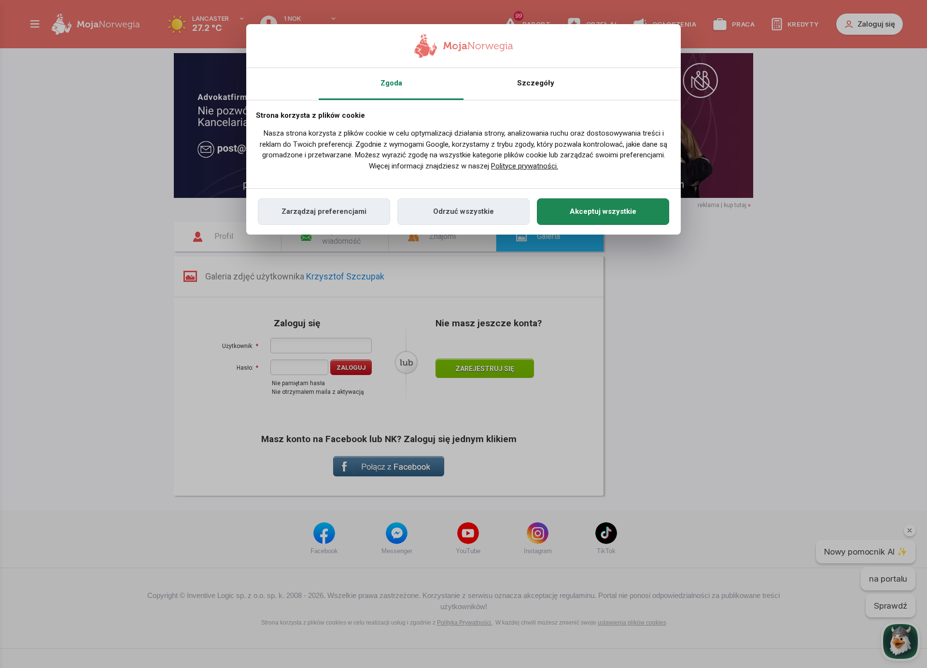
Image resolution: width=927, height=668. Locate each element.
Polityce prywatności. (524, 166)
